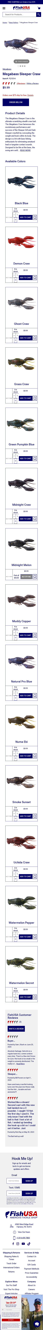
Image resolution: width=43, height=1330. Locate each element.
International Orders (11, 1267)
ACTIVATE (11, 1320)
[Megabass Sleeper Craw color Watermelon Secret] (22, 66)
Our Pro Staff (11, 1285)
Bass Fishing (13, 22)
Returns (11, 1272)
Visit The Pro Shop (11, 1289)
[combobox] (4, 1309)
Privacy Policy (30, 1203)
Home (5, 22)
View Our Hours (24, 1232)
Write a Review (16, 1029)
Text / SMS (14, 1187)
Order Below (15, 102)
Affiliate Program (32, 1293)
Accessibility (31, 1277)
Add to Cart (25, 217)
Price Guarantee (31, 1273)
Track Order (11, 1263)
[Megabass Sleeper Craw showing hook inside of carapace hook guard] (24, 66)
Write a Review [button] (33, 83)
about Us (31, 1285)
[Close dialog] (41, 1296)
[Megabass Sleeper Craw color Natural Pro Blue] (18, 66)
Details (30, 95)
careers (31, 1289)
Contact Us (31, 1256)
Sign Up (29, 1181)
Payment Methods (31, 1269)
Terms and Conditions (22, 1203)
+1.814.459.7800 (23, 1238)
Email (14, 1175)
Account (31, 1260)
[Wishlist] (35, 217)
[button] (36, 1323)
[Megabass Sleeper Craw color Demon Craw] (20, 66)
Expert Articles (11, 1293)
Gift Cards (31, 1265)
